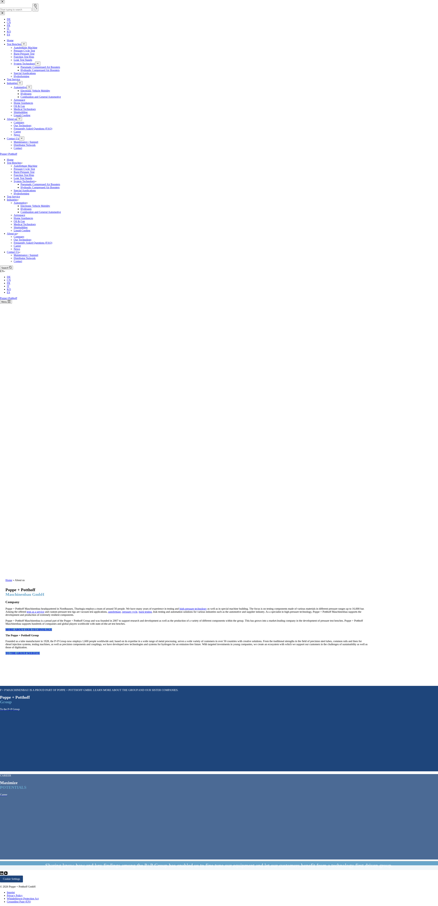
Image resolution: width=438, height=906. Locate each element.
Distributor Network (25, 258)
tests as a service (35, 611)
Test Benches (14, 162)
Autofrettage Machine (25, 165)
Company (19, 236)
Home (10, 159)
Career (17, 245)
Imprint (11, 892)
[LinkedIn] (2, 874)
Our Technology (22, 239)
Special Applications (25, 190)
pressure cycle (129, 611)
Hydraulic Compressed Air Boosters (40, 187)
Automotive (20, 202)
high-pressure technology (193, 608)
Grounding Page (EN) (19, 901)
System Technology (24, 181)
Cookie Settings (11, 878)
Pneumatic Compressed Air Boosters (40, 184)
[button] (219, 271)
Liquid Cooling (22, 230)
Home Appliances (23, 218)
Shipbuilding (21, 227)
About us (12, 233)
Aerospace (19, 215)
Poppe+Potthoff (8, 153)
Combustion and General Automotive (41, 212)
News (17, 248)
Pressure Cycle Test (24, 168)
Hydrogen (26, 208)
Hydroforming (21, 193)
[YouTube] (6, 874)
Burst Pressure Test (24, 172)
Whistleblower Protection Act (23, 898)
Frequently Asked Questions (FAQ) (33, 242)
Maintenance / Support (26, 255)
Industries (12, 199)
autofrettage (114, 611)
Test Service (13, 196)
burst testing (145, 611)
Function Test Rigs (24, 175)
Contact (18, 261)
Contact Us (13, 252)
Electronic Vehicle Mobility (35, 205)
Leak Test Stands (23, 178)
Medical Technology (25, 224)
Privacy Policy (15, 895)
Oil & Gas (19, 221)
